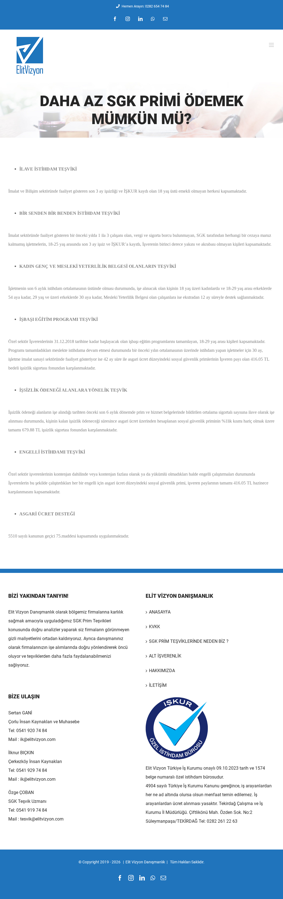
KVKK (154, 626)
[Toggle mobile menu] (272, 45)
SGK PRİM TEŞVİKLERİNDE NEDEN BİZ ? (189, 641)
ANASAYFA (160, 612)
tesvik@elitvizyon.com (42, 819)
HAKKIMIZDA (162, 670)
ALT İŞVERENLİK (165, 656)
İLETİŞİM (158, 685)
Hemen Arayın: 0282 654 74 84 (145, 6)
